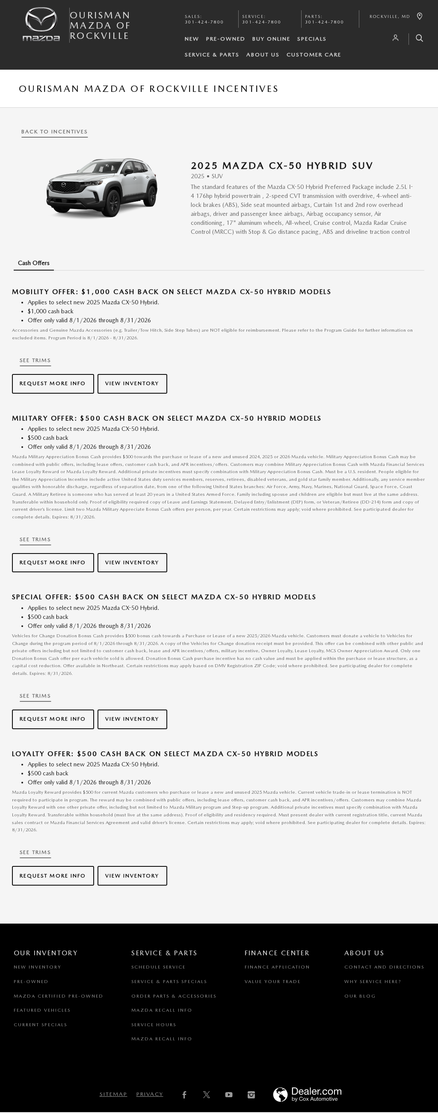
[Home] (41, 31)
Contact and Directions (384, 967)
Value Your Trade (273, 981)
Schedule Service (158, 967)
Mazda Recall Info (161, 1010)
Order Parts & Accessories (173, 996)
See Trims (35, 360)
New (192, 38)
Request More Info (53, 383)
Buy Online (271, 38)
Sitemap (113, 1094)
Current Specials (40, 1025)
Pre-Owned (226, 38)
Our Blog (360, 996)
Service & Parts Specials (169, 981)
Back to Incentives (54, 131)
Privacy (149, 1094)
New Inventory (37, 967)
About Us (263, 54)
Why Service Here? (372, 981)
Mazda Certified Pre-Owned (59, 996)
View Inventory (132, 383)
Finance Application (277, 967)
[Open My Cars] (393, 38)
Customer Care (314, 54)
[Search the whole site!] (416, 39)
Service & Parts (212, 54)
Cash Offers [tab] (34, 262)
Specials (312, 38)
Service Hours (153, 1025)
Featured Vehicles (42, 1010)
